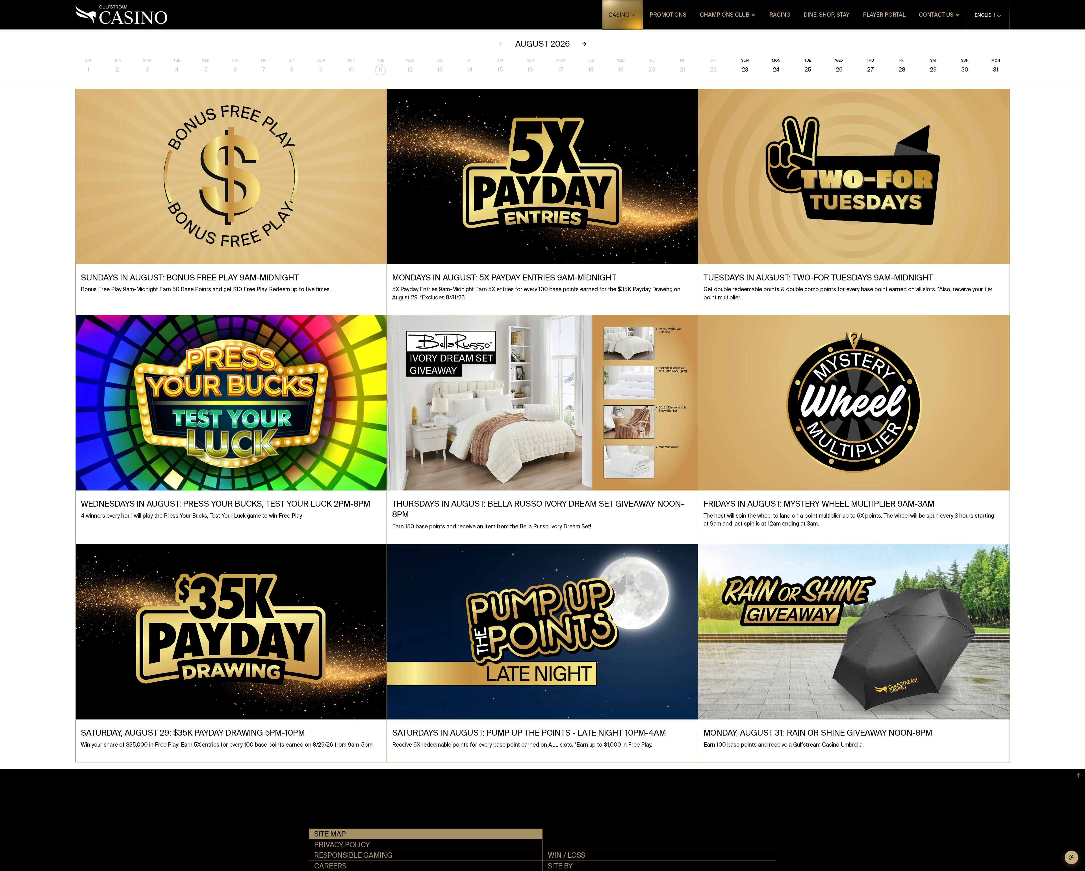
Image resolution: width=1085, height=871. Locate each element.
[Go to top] (1078, 775)
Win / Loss (566, 855)
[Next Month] (584, 44)
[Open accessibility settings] (1071, 857)
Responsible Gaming (353, 855)
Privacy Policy (342, 845)
